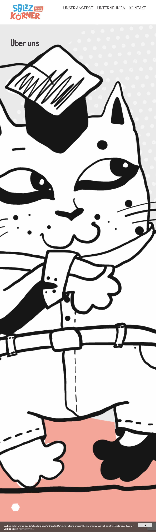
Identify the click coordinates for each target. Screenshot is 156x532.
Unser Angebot (78, 7)
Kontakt (137, 7)
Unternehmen (111, 7)
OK (145, 525)
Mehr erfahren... (26, 528)
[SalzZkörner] (31, 12)
